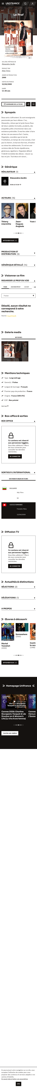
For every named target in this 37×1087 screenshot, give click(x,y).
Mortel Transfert (5, 644)
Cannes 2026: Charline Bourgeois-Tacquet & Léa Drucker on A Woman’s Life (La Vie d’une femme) (13, 715)
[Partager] (28, 104)
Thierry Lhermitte (6, 222)
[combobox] (18, 296)
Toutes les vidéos (10, 733)
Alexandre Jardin (8, 64)
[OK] (18, 1084)
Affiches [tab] (18, 337)
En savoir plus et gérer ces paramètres (14, 1079)
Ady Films (20, 492)
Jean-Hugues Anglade (20, 224)
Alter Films (6, 71)
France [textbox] (6, 296)
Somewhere (21, 634)
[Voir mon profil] (32, 4)
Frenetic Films (22, 509)
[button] (25, 344)
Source (4, 316)
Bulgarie (13, 488)
